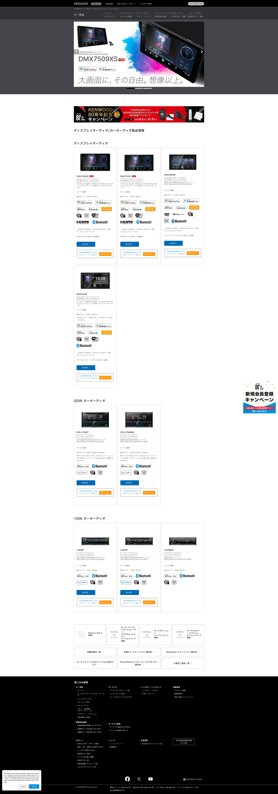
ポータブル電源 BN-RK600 (120, 727)
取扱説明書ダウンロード (86, 763)
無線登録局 (178, 693)
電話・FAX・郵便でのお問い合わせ (90, 747)
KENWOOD (78, 8)
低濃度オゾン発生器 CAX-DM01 (89, 732)
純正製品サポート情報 (195, 16)
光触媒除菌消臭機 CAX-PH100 (89, 725)
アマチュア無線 (180, 690)
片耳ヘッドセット (148, 693)
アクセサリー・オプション (87, 714)
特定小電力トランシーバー (184, 697)
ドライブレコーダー (84, 699)
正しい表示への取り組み (164, 787)
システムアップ (108, 16)
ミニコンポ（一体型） (118, 693)
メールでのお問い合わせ (86, 750)
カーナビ (108, 13)
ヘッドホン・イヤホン (150, 690)
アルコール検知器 (126, 16)
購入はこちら (105, 254)
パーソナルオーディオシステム (121, 697)
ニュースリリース (116, 743)
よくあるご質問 (146, 4)
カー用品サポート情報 (178, 16)
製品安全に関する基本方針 (142, 787)
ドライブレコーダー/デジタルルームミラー (169, 13)
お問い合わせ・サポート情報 (88, 743)
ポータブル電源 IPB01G (119, 730)
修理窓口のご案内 (83, 753)
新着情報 (113, 747)
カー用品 (86, 8)
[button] (76, 51)
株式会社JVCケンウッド (151, 743)
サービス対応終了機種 (85, 757)
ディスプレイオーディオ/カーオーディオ (134, 13)
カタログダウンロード (85, 767)
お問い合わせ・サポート (126, 4)
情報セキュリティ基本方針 (119, 787)
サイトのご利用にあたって (187, 787)
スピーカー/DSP (195, 13)
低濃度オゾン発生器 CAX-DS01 (89, 729)
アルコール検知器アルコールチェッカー (85, 709)
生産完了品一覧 (83, 760)
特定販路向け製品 (161, 16)
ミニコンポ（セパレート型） (120, 690)
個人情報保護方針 (116, 790)
